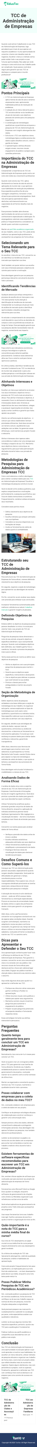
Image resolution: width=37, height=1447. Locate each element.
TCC (31, 479)
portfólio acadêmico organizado (22, 229)
